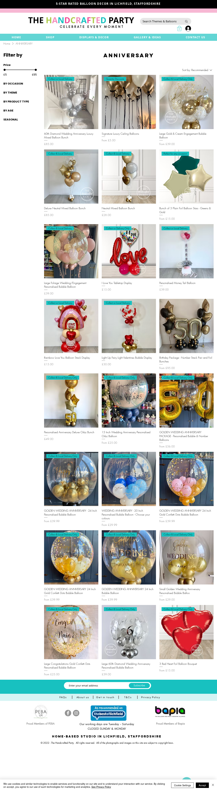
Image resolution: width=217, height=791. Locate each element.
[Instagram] (76, 713)
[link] (179, 28)
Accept (202, 785)
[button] (50, 37)
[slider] (5, 70)
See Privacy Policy (101, 786)
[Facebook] (68, 713)
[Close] (213, 785)
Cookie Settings (182, 785)
